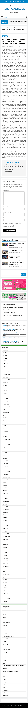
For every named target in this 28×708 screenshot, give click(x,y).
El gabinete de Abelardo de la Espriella (16, 21)
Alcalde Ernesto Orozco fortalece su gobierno (13, 1)
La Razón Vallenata (14, 9)
